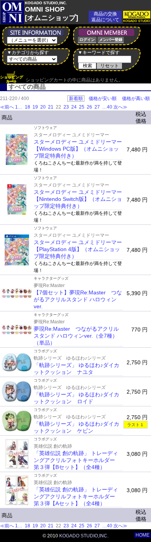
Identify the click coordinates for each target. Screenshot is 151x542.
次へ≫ (120, 107)
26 (89, 107)
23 (66, 107)
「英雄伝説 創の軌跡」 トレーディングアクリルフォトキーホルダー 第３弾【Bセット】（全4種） (77, 460)
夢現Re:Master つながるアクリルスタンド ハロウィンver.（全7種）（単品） (76, 336)
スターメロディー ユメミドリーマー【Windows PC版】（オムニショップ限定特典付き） (78, 149)
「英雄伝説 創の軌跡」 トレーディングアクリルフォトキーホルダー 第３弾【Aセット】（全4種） (77, 496)
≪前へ (7, 107)
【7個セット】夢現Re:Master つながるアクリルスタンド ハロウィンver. (78, 299)
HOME (142, 535)
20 (43, 107)
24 (74, 107)
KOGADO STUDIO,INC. (83, 536)
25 (82, 107)
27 (97, 107)
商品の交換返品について (105, 16)
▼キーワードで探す (99, 52)
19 (35, 107)
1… (19, 107)
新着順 (76, 98)
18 (27, 107)
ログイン (87, 39)
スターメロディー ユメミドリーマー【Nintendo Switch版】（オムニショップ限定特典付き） (78, 199)
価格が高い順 (136, 98)
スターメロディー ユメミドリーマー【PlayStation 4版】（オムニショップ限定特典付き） (78, 249)
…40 (106, 107)
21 (51, 107)
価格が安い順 (103, 98)
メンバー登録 (110, 39)
